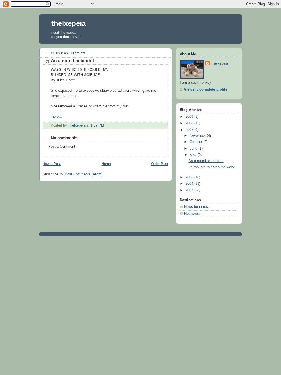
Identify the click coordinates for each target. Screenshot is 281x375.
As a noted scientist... (74, 60)
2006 (190, 177)
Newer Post (52, 164)
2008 (190, 123)
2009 (190, 117)
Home (106, 164)
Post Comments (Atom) (83, 174)
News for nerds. (196, 207)
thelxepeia (68, 23)
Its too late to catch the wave (212, 167)
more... (56, 117)
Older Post (159, 164)
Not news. (192, 214)
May (194, 155)
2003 (190, 190)
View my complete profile (205, 89)
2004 (190, 184)
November (198, 136)
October (196, 142)
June (194, 148)
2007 (190, 130)
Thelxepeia (219, 63)
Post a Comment (61, 147)
